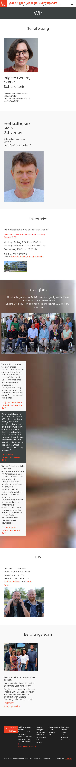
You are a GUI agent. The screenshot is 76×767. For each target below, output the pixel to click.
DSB (50, 735)
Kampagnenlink (12, 706)
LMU (38, 740)
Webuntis (52, 732)
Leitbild (63, 732)
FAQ (62, 735)
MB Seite (39, 742)
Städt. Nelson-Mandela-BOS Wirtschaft (35, 3)
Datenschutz (65, 740)
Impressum (65, 737)
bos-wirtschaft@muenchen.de (27, 256)
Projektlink (9, 702)
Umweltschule (41, 737)
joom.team (68, 759)
